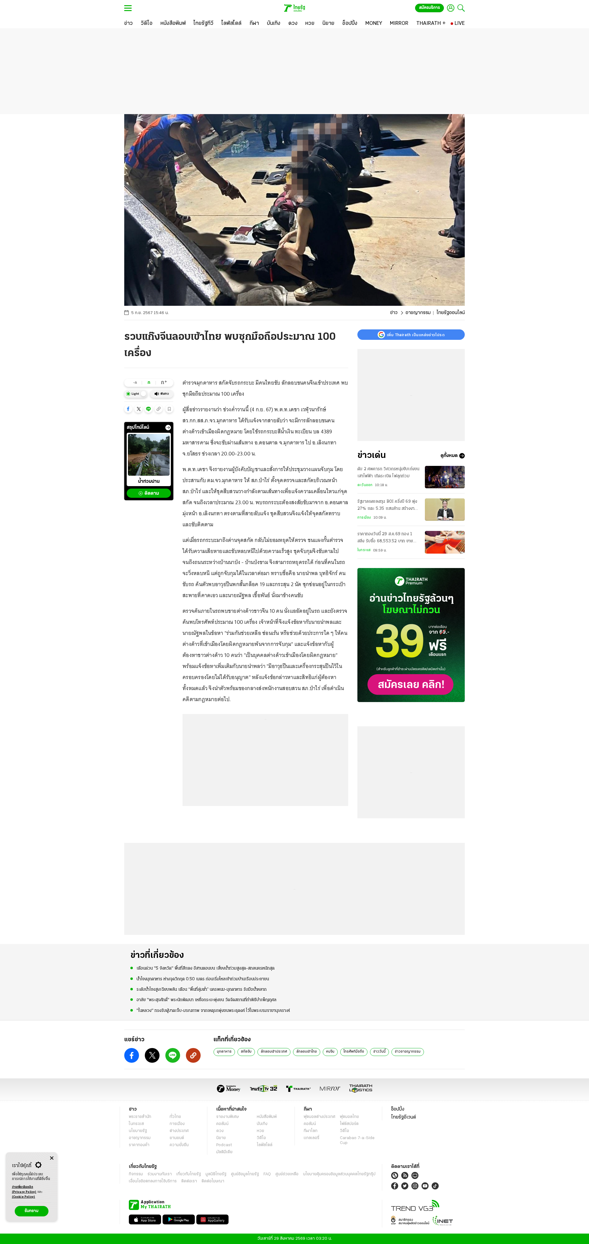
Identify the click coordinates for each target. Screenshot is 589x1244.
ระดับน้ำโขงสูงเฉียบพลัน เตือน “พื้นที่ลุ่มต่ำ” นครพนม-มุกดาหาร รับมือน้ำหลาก (202, 989)
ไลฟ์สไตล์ (264, 1145)
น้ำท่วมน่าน (149, 481)
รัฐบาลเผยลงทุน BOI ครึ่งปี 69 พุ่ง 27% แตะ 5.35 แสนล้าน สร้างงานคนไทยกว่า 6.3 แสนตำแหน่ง (387, 505)
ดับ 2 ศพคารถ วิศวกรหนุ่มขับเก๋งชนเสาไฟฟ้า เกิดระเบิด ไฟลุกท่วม (388, 472)
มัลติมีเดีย (224, 1152)
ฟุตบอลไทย (349, 1117)
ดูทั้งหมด (449, 455)
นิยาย (221, 1138)
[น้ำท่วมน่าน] (149, 455)
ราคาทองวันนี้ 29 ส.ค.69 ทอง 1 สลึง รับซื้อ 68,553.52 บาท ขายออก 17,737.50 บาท (385, 538)
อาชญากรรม (418, 312)
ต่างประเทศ (179, 1131)
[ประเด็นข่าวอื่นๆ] (168, 427)
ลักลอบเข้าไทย (306, 1052)
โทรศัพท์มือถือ (354, 1052)
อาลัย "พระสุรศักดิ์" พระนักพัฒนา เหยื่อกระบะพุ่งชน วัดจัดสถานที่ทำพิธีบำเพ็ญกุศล (206, 1000)
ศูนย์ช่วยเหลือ (286, 1174)
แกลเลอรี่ (311, 1138)
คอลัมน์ (222, 1124)
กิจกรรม (136, 1174)
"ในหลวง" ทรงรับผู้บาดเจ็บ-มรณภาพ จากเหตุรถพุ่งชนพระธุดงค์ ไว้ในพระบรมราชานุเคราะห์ (213, 1010)
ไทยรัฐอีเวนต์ (403, 1117)
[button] (128, 409)
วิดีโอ (261, 1138)
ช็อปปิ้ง (397, 1109)
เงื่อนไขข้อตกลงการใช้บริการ (153, 1181)
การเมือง (364, 518)
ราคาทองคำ (139, 1145)
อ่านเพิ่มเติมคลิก (24, 1189)
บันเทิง (262, 1124)
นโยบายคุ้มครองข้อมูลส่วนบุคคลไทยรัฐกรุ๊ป (339, 1174)
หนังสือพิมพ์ (267, 1117)
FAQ (267, 1174)
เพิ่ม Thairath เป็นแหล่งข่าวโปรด (416, 334)
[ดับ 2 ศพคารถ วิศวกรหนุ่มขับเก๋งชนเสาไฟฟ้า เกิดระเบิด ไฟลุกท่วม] (445, 477)
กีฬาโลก (311, 1131)
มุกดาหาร (224, 1052)
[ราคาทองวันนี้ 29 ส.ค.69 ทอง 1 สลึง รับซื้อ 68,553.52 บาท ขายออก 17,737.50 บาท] (445, 542)
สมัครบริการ (429, 8)
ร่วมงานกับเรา (160, 1174)
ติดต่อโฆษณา (213, 1181)
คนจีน (330, 1052)
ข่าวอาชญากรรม (408, 1052)
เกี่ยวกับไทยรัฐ (188, 1174)
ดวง (220, 1131)
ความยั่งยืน (179, 1145)
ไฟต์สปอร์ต (349, 1124)
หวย (260, 1131)
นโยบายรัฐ (138, 1131)
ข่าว (394, 312)
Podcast (224, 1145)
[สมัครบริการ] (411, 635)
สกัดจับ (246, 1052)
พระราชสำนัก (140, 1117)
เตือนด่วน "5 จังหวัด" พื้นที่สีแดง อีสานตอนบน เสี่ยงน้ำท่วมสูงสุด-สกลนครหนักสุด (206, 968)
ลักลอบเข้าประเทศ (274, 1052)
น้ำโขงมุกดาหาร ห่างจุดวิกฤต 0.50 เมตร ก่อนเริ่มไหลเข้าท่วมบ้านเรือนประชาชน (203, 979)
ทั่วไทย (175, 1117)
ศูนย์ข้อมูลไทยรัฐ (245, 1174)
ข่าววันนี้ (379, 1052)
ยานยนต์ (177, 1138)
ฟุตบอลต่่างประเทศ (319, 1117)
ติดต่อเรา (189, 1181)
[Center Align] (51, 1158)
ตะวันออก (364, 485)
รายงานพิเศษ (227, 1117)
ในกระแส (364, 550)
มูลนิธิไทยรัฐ (216, 1174)
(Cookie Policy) (23, 1197)
